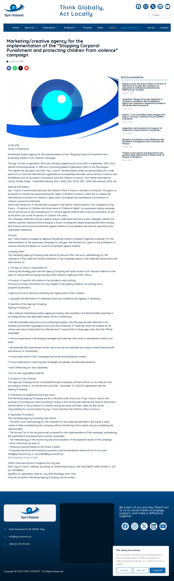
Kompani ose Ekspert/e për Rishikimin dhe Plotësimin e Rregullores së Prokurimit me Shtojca (143, 141)
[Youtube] (167, 6)
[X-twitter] (153, 6)
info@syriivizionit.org (20, 536)
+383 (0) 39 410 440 (19, 544)
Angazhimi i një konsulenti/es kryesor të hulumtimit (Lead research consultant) (142, 129)
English (156, 15)
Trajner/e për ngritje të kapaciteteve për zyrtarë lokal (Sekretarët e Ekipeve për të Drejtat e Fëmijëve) (143, 155)
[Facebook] (138, 6)
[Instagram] (145, 6)
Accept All (157, 570)
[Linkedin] (160, 6)
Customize (124, 570)
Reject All (141, 570)
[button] (9, 68)
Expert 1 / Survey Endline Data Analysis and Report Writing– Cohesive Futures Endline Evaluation (143, 116)
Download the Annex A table (23, 457)
